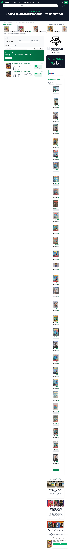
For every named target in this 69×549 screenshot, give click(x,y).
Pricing (24, 2)
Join (66, 2)
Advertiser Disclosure (62, 6)
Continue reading (56, 496)
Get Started (8, 58)
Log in (61, 2)
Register (40, 65)
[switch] (6, 41)
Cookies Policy (62, 540)
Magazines (10, 22)
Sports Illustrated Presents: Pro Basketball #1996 (21, 71)
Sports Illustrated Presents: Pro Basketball (26, 22)
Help (33, 2)
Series (16, 22)
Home (5, 22)
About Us (29, 2)
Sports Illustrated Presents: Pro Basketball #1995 (21, 63)
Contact (37, 2)
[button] (5, 38)
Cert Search (61, 5)
